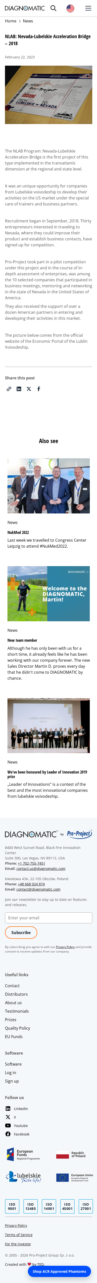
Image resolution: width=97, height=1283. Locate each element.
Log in (10, 1072)
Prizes (10, 1019)
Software (13, 1064)
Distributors (16, 994)
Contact (12, 985)
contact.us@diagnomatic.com (40, 868)
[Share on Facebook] (39, 389)
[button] (53, 8)
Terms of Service (19, 1234)
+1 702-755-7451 (31, 863)
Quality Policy (17, 1028)
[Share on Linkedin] (19, 389)
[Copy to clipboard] (9, 389)
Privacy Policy (16, 1225)
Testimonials (17, 1011)
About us (13, 1002)
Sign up (12, 1081)
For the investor (18, 1244)
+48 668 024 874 (31, 884)
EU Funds (14, 1036)
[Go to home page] (25, 8)
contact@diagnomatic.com (38, 889)
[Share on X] (29, 389)
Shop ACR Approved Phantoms (59, 1271)
